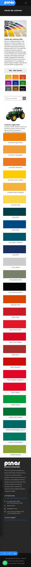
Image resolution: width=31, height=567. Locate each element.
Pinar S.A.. (18, 558)
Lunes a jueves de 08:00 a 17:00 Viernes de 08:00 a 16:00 (15, 512)
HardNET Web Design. (18, 563)
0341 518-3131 (11, 505)
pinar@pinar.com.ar (12, 508)
